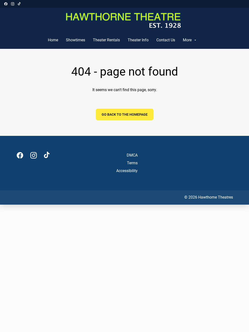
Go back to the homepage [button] (125, 114)
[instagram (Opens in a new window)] (13, 4)
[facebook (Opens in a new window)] (6, 4)
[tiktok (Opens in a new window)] (19, 4)
